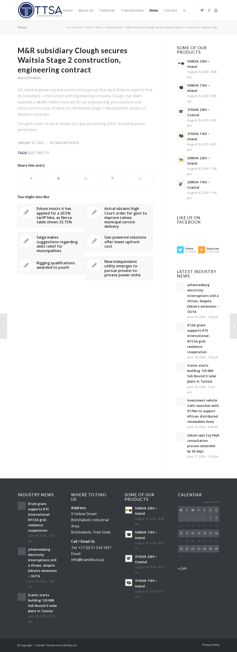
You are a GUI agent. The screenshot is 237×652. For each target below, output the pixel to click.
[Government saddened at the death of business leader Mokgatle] (3, 326)
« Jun (182, 568)
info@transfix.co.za (87, 559)
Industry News (29, 78)
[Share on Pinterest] (112, 178)
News (22, 27)
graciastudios (66, 143)
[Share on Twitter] (58, 178)
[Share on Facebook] (31, 178)
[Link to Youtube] (215, 10)
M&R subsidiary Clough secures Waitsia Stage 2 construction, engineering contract (73, 60)
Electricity (38, 153)
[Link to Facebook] (209, 10)
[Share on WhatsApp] (85, 178)
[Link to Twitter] (202, 10)
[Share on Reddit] (139, 178)
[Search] (184, 10)
